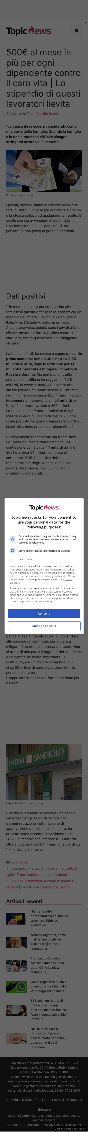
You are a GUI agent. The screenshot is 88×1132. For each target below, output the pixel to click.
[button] (44, 559)
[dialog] (44, 566)
